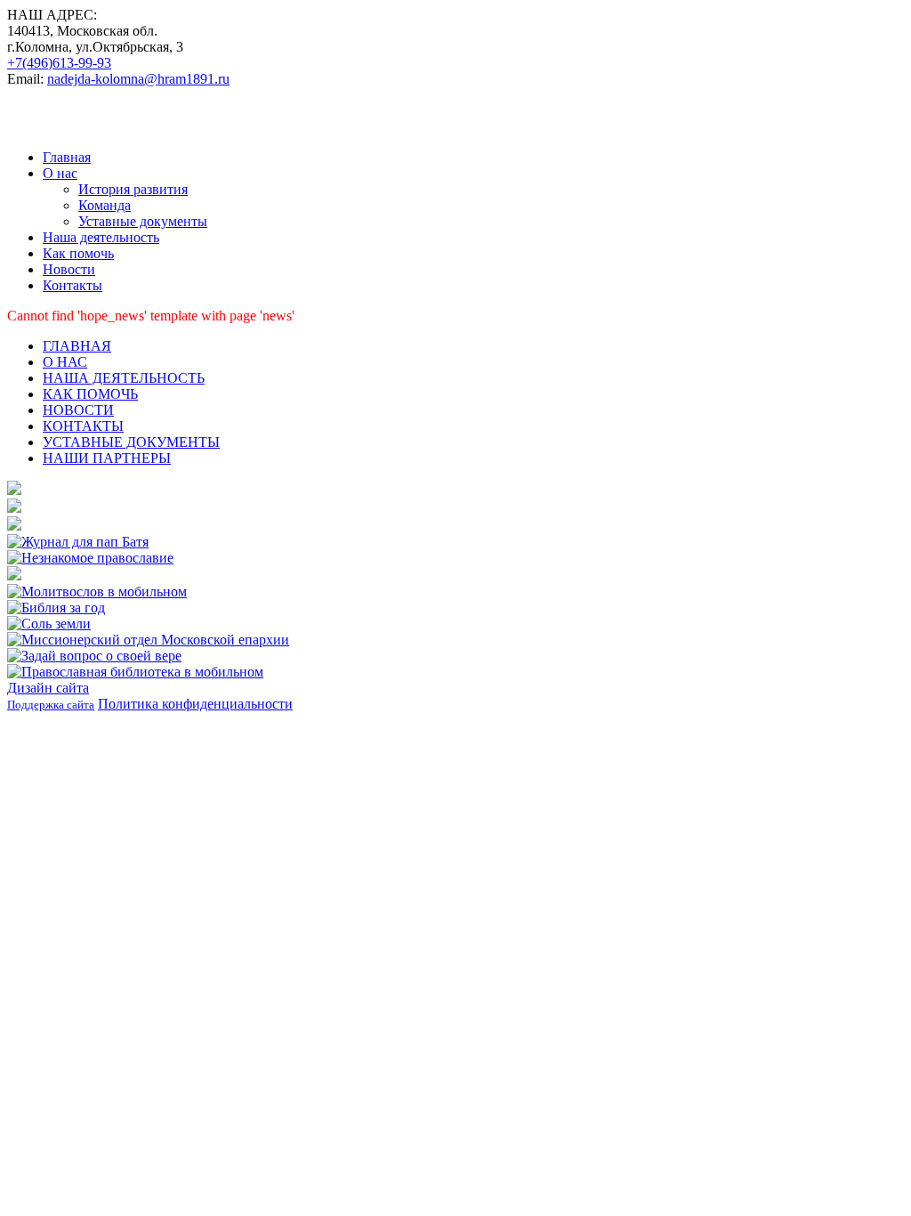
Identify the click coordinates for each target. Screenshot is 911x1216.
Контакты (72, 285)
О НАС (65, 361)
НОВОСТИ (78, 409)
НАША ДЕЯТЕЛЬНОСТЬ (124, 377)
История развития (133, 189)
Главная (67, 157)
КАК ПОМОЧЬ (90, 393)
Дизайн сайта (48, 687)
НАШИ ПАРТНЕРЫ (107, 458)
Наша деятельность (101, 237)
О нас (60, 173)
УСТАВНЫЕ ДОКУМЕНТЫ (131, 442)
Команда (104, 205)
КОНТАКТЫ (83, 426)
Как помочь (78, 253)
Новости (69, 269)
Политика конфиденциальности (195, 703)
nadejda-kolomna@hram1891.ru (138, 78)
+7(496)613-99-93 (59, 62)
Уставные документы (142, 221)
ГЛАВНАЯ (77, 345)
